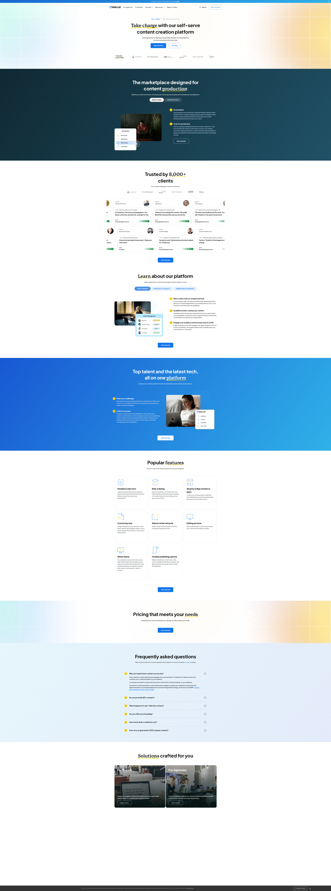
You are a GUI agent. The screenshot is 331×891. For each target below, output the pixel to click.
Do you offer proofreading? (141, 714)
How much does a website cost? (143, 722)
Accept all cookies (300, 888)
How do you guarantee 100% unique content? (148, 730)
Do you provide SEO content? (141, 697)
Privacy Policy (190, 888)
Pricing (175, 46)
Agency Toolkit (172, 7)
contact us (188, 662)
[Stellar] (115, 7)
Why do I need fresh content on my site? (146, 673)
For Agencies (127, 7)
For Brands (139, 7)
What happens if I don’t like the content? (146, 706)
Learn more (124, 803)
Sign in (204, 7)
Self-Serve (155, 19)
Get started (215, 7)
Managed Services (173, 19)
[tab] (157, 100)
